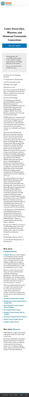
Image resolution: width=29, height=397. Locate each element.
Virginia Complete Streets (11, 322)
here (15, 68)
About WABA (5, 395)
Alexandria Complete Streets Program (15, 317)
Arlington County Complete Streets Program (14, 313)
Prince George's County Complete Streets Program (14, 307)
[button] (26, 396)
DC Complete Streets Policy (12, 310)
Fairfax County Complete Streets (13, 319)
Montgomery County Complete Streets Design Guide (15, 302)
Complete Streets (10, 251)
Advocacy (16, 329)
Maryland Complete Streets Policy (14, 299)
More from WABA (13, 395)
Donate (21, 395)
